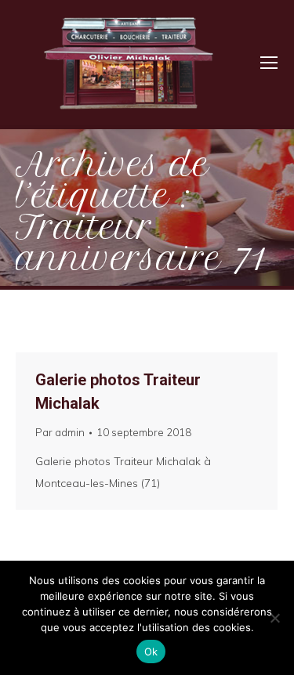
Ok (151, 651)
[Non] (274, 618)
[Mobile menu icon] (269, 62)
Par (60, 432)
